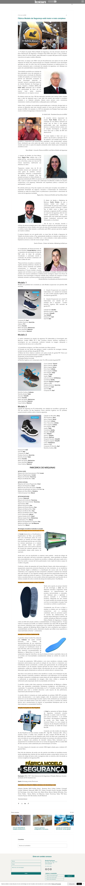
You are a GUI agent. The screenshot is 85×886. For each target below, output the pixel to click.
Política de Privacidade (56, 884)
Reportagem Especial (22, 798)
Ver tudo (72, 812)
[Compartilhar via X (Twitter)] (21, 803)
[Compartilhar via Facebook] (18, 803)
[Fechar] (83, 884)
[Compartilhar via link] (28, 803)
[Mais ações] (66, 15)
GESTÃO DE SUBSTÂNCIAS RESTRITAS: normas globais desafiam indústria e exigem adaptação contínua (63, 828)
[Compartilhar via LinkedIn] (25, 803)
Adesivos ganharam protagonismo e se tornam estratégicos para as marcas (42, 828)
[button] (82, 1)
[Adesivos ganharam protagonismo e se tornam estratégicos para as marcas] (42, 820)
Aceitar (79, 884)
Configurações (72, 884)
